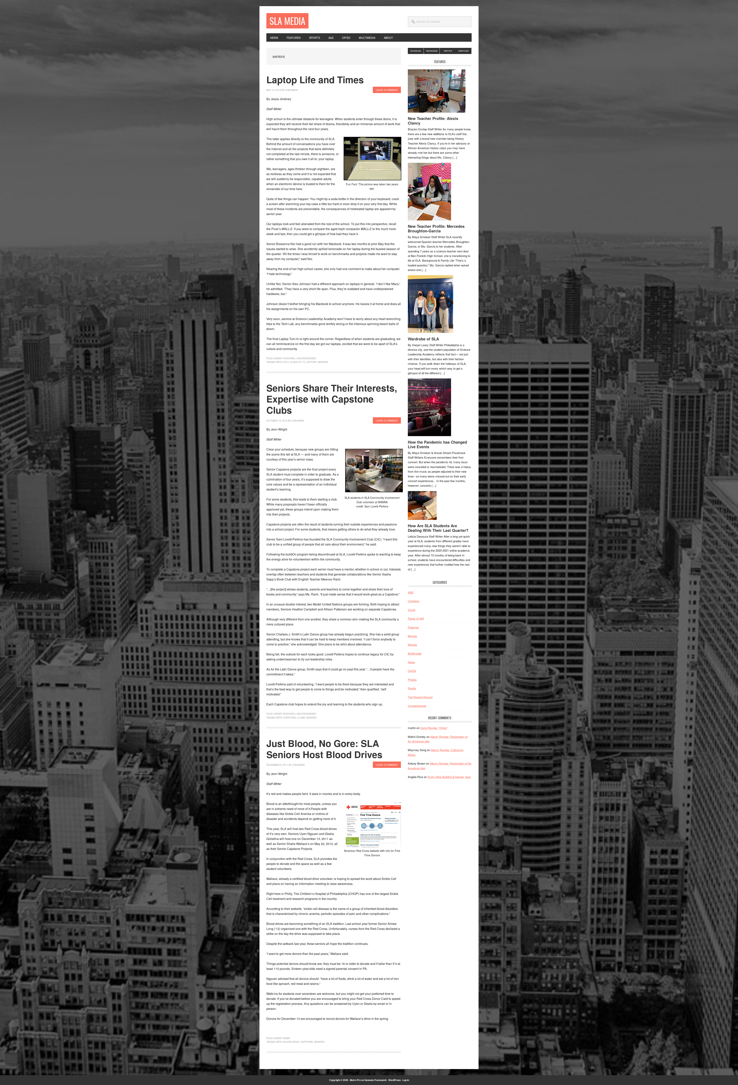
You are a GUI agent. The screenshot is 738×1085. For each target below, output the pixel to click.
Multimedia (414, 653)
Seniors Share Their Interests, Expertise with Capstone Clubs (331, 399)
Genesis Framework (376, 1080)
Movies (412, 636)
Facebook (415, 51)
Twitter (448, 51)
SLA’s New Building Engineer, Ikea (449, 777)
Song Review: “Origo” (433, 728)
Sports (412, 688)
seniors (323, 361)
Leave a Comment (387, 89)
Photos (412, 680)
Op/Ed (412, 671)
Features (289, 358)
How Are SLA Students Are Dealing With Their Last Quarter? (438, 528)
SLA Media (287, 20)
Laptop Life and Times (315, 79)
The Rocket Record (420, 697)
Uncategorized (306, 358)
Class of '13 (297, 361)
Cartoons (413, 601)
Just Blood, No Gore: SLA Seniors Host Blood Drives (324, 749)
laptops (311, 361)
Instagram (431, 51)
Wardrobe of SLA (423, 339)
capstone (289, 717)
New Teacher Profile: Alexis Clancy (433, 121)
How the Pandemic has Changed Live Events (437, 444)
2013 (286, 361)
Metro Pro (355, 1080)
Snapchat (463, 51)
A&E (411, 592)
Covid (411, 610)
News (286, 1038)
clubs (301, 717)
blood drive (291, 1041)
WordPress (394, 1080)
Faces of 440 (416, 618)
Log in (405, 1080)
